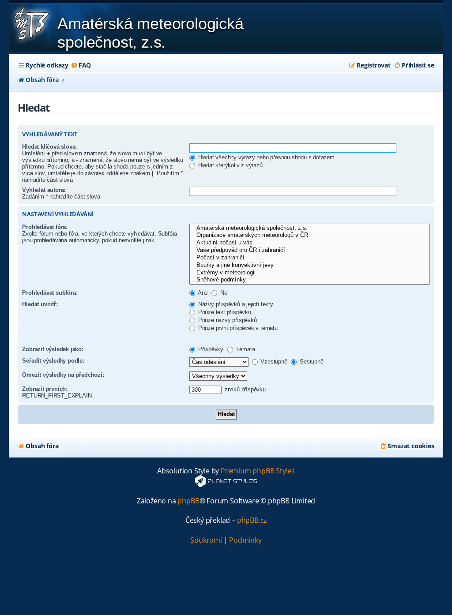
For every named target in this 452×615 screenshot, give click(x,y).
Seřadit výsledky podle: (53, 360)
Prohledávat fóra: (45, 227)
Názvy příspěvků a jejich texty (234, 304)
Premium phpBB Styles (258, 471)
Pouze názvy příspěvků (226, 320)
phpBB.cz (252, 520)
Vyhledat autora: (43, 190)
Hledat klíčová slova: (49, 146)
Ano (201, 292)
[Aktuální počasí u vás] (309, 243)
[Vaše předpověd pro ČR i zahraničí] (309, 250)
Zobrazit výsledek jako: (52, 349)
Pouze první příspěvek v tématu (237, 328)
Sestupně (310, 361)
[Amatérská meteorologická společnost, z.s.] (309, 228)
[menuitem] (81, 65)
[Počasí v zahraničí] (309, 258)
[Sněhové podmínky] (309, 280)
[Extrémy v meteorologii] (309, 273)
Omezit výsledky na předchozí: (63, 374)
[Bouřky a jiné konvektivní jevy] (309, 265)
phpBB (188, 501)
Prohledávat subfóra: (49, 292)
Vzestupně (273, 361)
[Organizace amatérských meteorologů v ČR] (309, 235)
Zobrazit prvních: (45, 389)
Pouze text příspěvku (223, 312)
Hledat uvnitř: (39, 304)
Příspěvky (209, 349)
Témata (244, 349)
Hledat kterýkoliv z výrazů (229, 165)
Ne (222, 292)
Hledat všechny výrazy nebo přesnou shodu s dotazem (265, 157)
